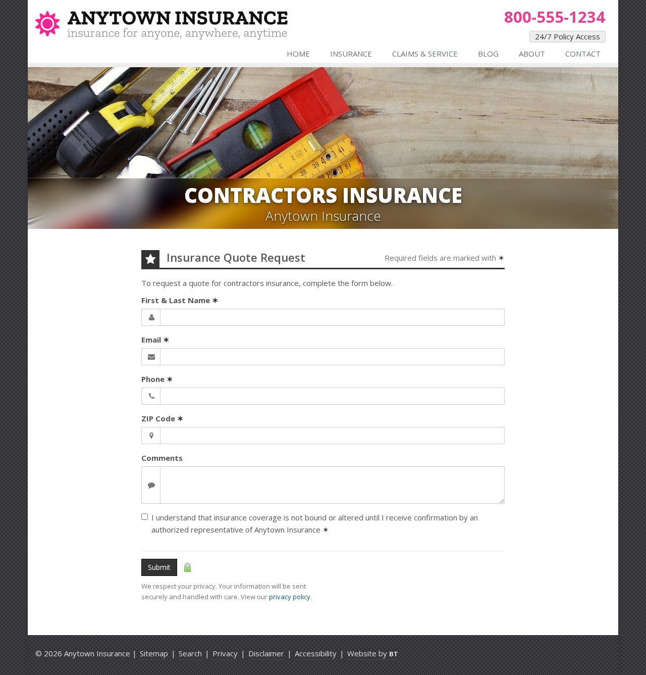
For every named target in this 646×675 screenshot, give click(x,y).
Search (190, 653)
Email (155, 339)
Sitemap (154, 653)
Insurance (351, 54)
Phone (157, 379)
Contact (583, 54)
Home (298, 54)
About (532, 54)
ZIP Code (162, 418)
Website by (372, 653)
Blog (488, 54)
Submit (159, 567)
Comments (162, 458)
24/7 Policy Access (567, 36)
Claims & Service (425, 54)
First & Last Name (180, 300)
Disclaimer (266, 653)
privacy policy (289, 596)
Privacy (225, 653)
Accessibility (316, 653)
